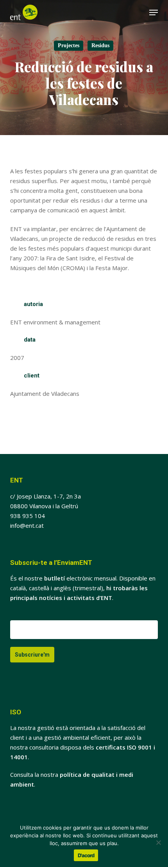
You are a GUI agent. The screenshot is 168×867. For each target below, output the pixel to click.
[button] (153, 12)
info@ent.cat (27, 525)
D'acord (86, 855)
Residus (100, 45)
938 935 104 (27, 516)
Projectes (68, 45)
